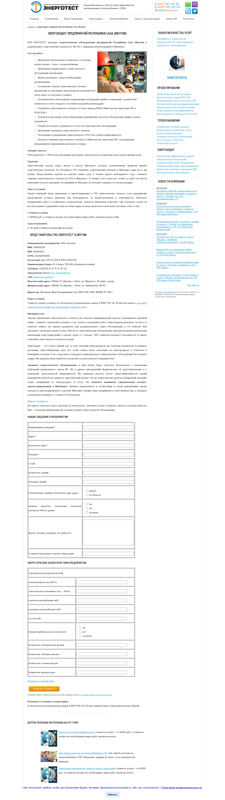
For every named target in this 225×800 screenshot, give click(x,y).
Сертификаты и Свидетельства (171, 39)
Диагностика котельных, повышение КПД (177, 169)
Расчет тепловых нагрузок (169, 133)
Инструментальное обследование (173, 172)
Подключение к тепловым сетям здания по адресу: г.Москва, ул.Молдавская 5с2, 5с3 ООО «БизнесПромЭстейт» (177, 278)
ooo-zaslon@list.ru (60, 272)
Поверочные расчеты (167, 143)
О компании (51, 18)
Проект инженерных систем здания (174, 94)
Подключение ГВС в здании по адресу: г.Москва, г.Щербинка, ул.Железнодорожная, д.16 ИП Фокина (175, 240)
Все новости (193, 285)
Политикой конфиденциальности (182, 787)
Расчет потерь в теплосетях (170, 140)
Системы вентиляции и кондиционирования (178, 104)
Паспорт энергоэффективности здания (175, 156)
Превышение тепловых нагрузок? (173, 127)
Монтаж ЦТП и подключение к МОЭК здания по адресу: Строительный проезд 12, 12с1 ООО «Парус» (176, 252)
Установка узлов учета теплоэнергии (174, 136)
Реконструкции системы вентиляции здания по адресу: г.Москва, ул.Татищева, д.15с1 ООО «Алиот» (177, 265)
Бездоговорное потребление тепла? (174, 130)
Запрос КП (171, 18)
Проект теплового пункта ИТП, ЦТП (173, 97)
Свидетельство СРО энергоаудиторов (175, 42)
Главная (34, 18)
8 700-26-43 (167, 7)
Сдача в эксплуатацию (147, 18)
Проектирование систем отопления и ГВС (176, 101)
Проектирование (73, 18)
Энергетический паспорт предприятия (175, 162)
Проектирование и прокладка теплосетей (177, 114)
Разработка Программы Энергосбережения (177, 166)
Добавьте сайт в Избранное (166, 292)
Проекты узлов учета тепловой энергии (176, 107)
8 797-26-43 (167, 4)
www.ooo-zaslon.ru (44, 276)
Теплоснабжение (118, 18)
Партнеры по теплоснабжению (171, 45)
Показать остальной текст (41, 681)
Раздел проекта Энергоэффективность (175, 110)
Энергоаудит (96, 18)
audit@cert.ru (168, 10)
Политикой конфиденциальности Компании (96, 695)
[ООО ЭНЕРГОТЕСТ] (53, 7)
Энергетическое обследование (172, 159)
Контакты (188, 18)
